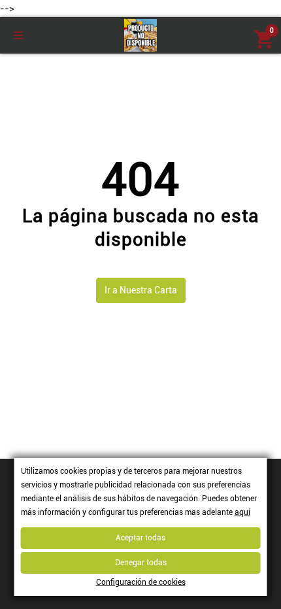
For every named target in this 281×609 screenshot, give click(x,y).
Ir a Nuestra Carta (141, 290)
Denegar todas (141, 562)
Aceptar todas (140, 537)
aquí (242, 512)
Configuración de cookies (141, 582)
